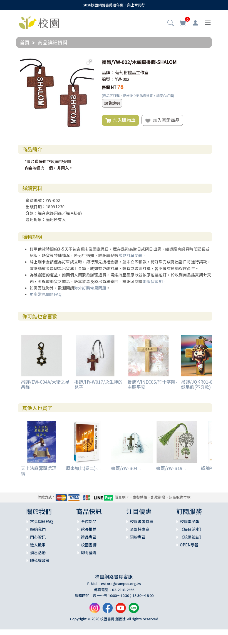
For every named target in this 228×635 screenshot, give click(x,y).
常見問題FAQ (41, 521)
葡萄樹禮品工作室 (131, 72)
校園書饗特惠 (141, 521)
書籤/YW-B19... (171, 468)
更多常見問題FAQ (46, 294)
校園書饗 (88, 545)
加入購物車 (123, 120)
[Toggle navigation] (208, 23)
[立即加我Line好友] (133, 609)
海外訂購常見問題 (90, 288)
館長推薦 (88, 529)
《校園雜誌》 (191, 537)
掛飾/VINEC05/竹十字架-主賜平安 (152, 384)
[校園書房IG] (94, 609)
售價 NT (109, 87)
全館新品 (88, 521)
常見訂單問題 (130, 255)
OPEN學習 (189, 545)
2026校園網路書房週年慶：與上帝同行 (114, 5)
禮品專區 (88, 537)
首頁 (25, 42)
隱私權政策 (39, 560)
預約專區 (137, 537)
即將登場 (88, 552)
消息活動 (38, 552)
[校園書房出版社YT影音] (120, 609)
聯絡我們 (38, 529)
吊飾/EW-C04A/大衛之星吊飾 (45, 384)
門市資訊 (38, 537)
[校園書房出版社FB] (107, 609)
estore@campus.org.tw (121, 583)
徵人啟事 (38, 545)
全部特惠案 (139, 529)
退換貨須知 (153, 281)
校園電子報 (189, 521)
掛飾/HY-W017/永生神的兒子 (98, 384)
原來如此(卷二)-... (83, 468)
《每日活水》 (191, 529)
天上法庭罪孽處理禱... (38, 471)
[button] (171, 23)
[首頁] (39, 22)
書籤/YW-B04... (126, 468)
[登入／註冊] (195, 23)
